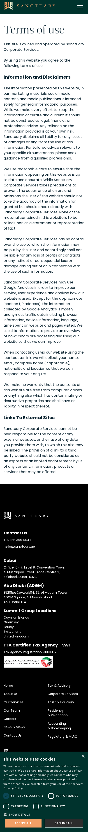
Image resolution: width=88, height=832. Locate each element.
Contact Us (12, 735)
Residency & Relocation (58, 712)
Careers (10, 719)
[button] (79, 7)
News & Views (14, 727)
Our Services (13, 702)
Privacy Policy (13, 788)
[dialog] (44, 792)
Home (8, 685)
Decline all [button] (64, 823)
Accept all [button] (23, 823)
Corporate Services (63, 694)
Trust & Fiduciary (61, 702)
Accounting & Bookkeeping (59, 725)
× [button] (83, 756)
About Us (11, 694)
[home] (30, 6)
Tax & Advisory (59, 685)
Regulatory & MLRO (62, 736)
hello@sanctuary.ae (19, 546)
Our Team (12, 710)
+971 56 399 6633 (17, 540)
